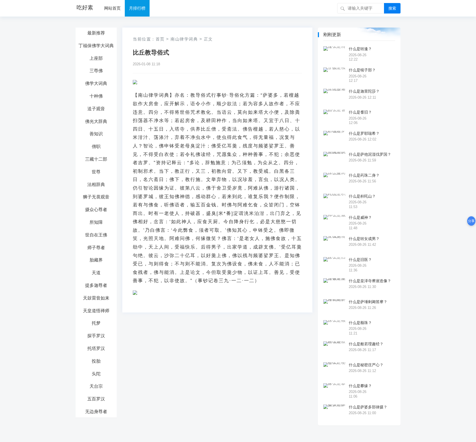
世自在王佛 (96, 235)
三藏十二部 (96, 159)
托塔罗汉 (96, 348)
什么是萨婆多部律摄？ (368, 407)
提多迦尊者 (96, 285)
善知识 (96, 133)
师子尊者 (96, 247)
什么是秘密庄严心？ (366, 365)
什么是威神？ (360, 217)
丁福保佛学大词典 (96, 45)
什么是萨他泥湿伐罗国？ (370, 154)
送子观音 (96, 108)
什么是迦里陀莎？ (364, 91)
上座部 (96, 58)
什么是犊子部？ (362, 70)
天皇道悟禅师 (96, 310)
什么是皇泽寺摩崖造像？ (370, 281)
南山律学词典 (184, 39)
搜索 (392, 8)
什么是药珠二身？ (364, 175)
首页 (160, 39)
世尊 (96, 171)
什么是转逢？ (360, 49)
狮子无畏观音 (96, 197)
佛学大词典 (96, 83)
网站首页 (112, 8)
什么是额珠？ (360, 322)
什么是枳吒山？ (362, 196)
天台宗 (96, 386)
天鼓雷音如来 (96, 298)
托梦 (96, 323)
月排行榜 (137, 8)
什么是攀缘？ (360, 386)
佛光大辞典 (96, 121)
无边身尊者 (96, 411)
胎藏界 (96, 260)
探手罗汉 (96, 335)
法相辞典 (96, 184)
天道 (96, 272)
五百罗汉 (96, 399)
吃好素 (85, 7)
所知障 (96, 222)
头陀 (96, 373)
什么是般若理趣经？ (366, 344)
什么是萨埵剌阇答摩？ (368, 302)
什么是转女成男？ (364, 238)
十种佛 (96, 96)
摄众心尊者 (96, 209)
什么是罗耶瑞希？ (364, 133)
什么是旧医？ (360, 259)
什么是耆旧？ (360, 112)
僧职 (96, 146)
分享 (471, 221)
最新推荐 (96, 33)
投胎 (96, 361)
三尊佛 (96, 70)
